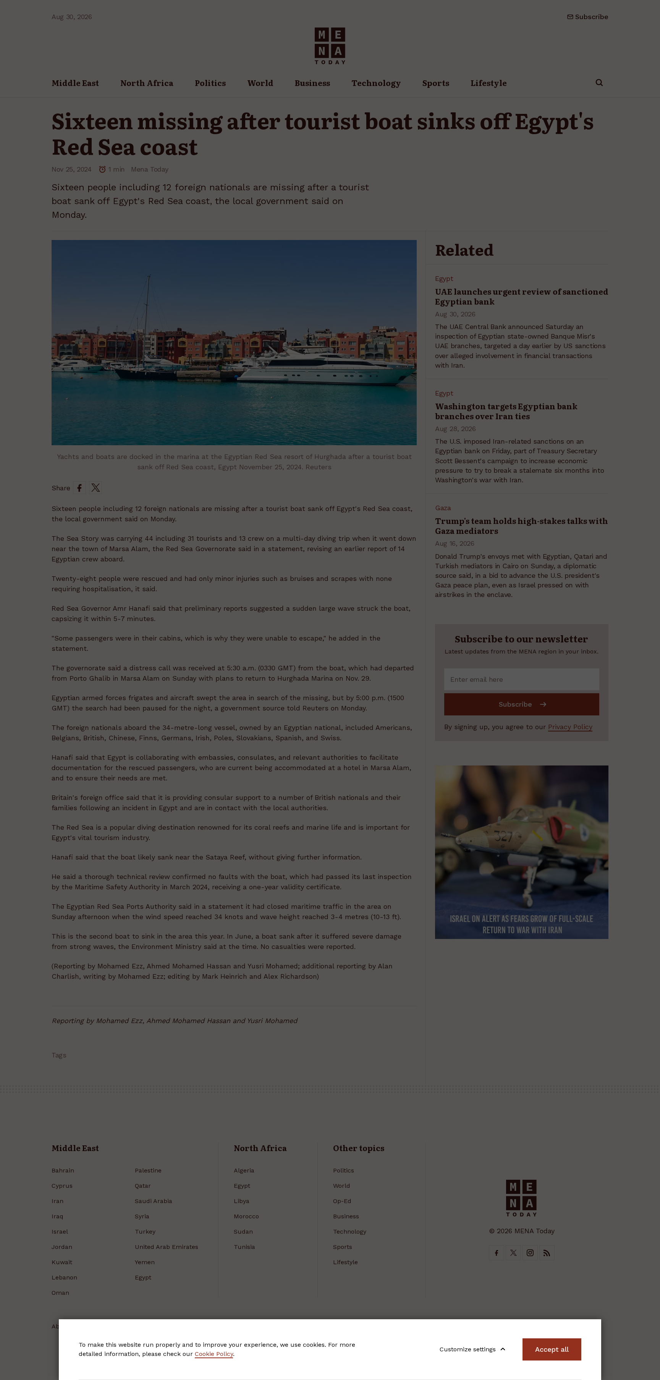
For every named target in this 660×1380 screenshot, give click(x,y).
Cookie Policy (214, 1353)
